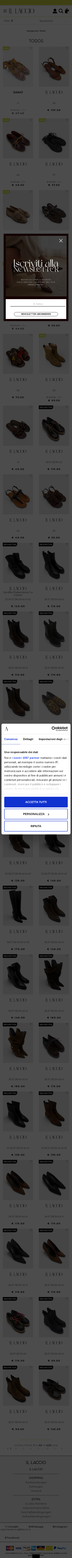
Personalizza (34, 814)
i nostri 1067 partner (26, 757)
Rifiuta (36, 825)
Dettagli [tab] (28, 738)
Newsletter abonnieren (36, 314)
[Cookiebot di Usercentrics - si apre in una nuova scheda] (52, 728)
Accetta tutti (36, 801)
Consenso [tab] (11, 738)
